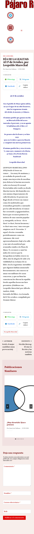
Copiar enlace (23, 86)
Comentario (9, 466)
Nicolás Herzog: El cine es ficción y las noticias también (25, 347)
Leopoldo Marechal (10, 332)
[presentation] (19, 397)
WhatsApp (10, 79)
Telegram (24, 79)
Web (5, 511)
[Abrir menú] (21, 30)
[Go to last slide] (7, 406)
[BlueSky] (10, 40)
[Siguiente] (30, 406)
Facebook (10, 86)
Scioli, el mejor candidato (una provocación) (8, 345)
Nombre (8, 493)
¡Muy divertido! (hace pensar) (16, 423)
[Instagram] (10, 27)
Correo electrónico (12, 502)
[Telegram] (10, 15)
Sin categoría (8, 56)
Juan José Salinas (11, 69)
